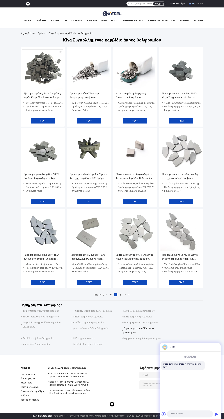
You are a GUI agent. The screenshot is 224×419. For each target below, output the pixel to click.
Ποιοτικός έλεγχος (132, 20)
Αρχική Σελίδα (28, 33)
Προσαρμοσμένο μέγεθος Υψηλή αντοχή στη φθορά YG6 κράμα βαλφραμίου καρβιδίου (41, 257)
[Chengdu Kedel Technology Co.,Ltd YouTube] (28, 4)
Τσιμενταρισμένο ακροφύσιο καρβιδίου (92, 311)
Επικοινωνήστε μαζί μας (161, 20)
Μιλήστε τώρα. (178, 3)
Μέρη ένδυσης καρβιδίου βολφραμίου (142, 338)
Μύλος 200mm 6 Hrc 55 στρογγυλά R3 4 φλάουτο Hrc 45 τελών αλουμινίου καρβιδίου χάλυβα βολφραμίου (69, 375)
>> (125, 295)
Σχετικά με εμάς (72, 20)
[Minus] (216, 347)
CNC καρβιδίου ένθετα (84, 338)
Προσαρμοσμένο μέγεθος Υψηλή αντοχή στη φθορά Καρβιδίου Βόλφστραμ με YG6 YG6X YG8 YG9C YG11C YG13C (180, 176)
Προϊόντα (41, 20)
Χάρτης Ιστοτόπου (30, 400)
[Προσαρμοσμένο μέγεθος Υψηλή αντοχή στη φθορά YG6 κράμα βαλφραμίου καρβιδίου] (42, 230)
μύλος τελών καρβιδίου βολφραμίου (91, 328)
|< (106, 295)
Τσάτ (43, 121)
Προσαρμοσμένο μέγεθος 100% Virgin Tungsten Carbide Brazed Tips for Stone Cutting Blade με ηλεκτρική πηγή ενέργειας (179, 96)
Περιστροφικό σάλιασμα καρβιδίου (140, 322)
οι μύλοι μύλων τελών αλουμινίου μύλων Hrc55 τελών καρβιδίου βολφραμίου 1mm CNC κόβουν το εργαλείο (70, 392)
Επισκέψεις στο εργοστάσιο (102, 20)
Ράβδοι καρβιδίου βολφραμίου (88, 316)
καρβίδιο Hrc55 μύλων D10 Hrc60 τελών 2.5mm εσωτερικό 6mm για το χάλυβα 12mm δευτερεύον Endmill (69, 384)
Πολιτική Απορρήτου (42, 416)
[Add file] (164, 414)
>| (129, 295)
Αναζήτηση (159, 4)
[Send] (216, 414)
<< (111, 295)
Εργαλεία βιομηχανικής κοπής (88, 344)
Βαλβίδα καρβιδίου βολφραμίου (38, 338)
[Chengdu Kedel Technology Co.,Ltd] (112, 13)
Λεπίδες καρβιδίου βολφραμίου (88, 322)
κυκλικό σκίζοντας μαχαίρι (36, 344)
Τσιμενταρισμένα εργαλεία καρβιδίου (41, 311)
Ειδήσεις (184, 20)
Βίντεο (55, 20)
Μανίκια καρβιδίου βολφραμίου (139, 311)
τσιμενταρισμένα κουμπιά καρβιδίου (41, 316)
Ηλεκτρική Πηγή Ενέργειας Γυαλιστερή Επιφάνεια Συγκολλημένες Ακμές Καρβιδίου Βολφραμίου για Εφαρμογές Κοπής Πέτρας (135, 96)
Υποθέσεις (199, 20)
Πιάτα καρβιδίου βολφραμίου (137, 316)
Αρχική (27, 20)
